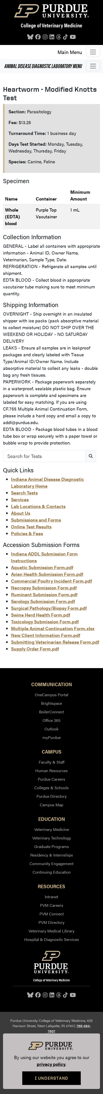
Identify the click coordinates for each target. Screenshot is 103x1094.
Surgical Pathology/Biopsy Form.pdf (49, 608)
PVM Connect (52, 914)
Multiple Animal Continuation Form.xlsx (52, 628)
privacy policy (51, 1064)
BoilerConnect (51, 712)
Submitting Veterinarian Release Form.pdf (55, 642)
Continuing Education (51, 872)
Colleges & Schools (51, 787)
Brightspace (51, 703)
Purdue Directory (51, 796)
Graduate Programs (51, 846)
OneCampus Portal (51, 695)
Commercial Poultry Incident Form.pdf (51, 581)
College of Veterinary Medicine (51, 25)
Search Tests (24, 492)
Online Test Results (31, 526)
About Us (20, 513)
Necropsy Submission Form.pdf (44, 587)
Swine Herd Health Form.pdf (40, 615)
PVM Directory (51, 922)
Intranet (51, 897)
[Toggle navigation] (93, 52)
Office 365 (51, 720)
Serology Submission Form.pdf (43, 601)
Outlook (51, 729)
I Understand (51, 1078)
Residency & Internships (51, 855)
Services (20, 499)
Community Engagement (52, 863)
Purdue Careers (51, 779)
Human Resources (51, 770)
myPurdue (51, 737)
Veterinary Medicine (51, 829)
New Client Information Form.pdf (45, 635)
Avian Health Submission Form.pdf (47, 574)
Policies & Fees (27, 533)
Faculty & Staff (51, 762)
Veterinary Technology (51, 838)
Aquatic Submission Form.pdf (42, 567)
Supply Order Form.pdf (35, 648)
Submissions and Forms (36, 520)
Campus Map (51, 805)
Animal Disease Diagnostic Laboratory (43, 66)
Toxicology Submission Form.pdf (45, 621)
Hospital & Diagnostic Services (51, 939)
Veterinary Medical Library (51, 931)
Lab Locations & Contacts (38, 506)
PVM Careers (51, 905)
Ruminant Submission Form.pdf (44, 594)
